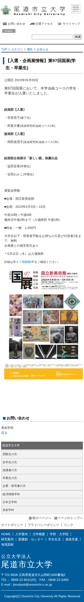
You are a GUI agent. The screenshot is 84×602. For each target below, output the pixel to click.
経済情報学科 (11, 494)
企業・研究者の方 (14, 486)
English (9, 31)
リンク (68, 525)
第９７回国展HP (23, 262)
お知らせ (42, 49)
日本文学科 (9, 502)
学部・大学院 (59, 534)
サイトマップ (71, 23)
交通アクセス (44, 23)
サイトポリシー (12, 525)
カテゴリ (17, 49)
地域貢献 (7, 544)
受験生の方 (9, 454)
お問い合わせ (16, 23)
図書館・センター (30, 539)
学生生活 (54, 539)
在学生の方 (9, 462)
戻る (4, 432)
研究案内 (7, 539)
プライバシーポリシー (43, 525)
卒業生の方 (9, 478)
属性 (30, 49)
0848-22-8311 (21, 580)
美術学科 (8, 510)
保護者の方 (9, 470)
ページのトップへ (70, 518)
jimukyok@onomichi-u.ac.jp (32, 584)
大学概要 (38, 534)
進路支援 (71, 539)
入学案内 (21, 534)
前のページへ (41, 518)
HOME (6, 534)
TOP (4, 49)
